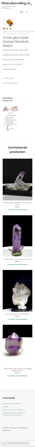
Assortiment (13, 31)
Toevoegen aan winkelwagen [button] (17, 210)
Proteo (5, 443)
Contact (5, 407)
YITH (4, 444)
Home (5, 31)
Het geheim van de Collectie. (13, 410)
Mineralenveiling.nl (9, 3)
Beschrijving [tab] (7, 98)
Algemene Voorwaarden (11, 403)
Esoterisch (24, 31)
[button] (5, 23)
